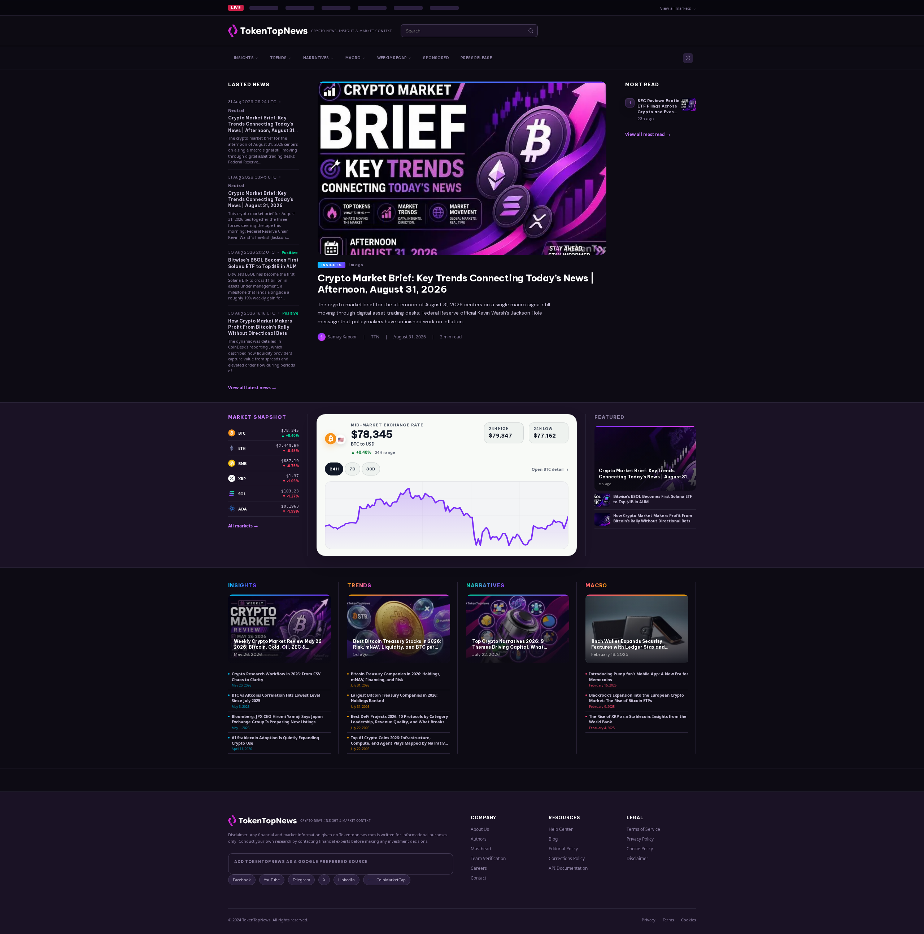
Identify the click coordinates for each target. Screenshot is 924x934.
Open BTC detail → (550, 469)
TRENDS (278, 58)
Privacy (648, 919)
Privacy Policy (640, 839)
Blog (553, 839)
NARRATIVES (316, 58)
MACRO (353, 58)
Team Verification (488, 858)
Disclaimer (637, 858)
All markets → (243, 526)
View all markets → (678, 8)
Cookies (688, 919)
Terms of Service (643, 829)
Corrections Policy (567, 858)
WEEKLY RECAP (392, 58)
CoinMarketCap (391, 879)
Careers (479, 868)
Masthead (481, 849)
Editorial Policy (563, 849)
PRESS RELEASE (476, 58)
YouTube (272, 879)
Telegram (301, 879)
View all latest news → (252, 388)
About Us (480, 829)
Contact (478, 878)
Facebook (242, 879)
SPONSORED (436, 58)
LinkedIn (346, 879)
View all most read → (647, 134)
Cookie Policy (640, 849)
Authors (479, 839)
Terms (668, 919)
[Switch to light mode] (688, 58)
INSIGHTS (244, 58)
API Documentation (568, 868)
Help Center (561, 829)
